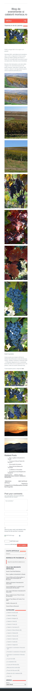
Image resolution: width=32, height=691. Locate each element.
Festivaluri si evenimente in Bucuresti (16, 647)
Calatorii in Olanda (11, 633)
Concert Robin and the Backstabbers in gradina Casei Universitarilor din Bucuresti (15, 578)
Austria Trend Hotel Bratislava (13, 571)
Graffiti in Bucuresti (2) (11, 603)
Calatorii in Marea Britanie (13, 630)
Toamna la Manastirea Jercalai (21, 484)
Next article (22, 481)
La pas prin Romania (12, 664)
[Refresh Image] (20, 535)
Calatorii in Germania (12, 627)
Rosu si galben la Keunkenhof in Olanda (15, 574)
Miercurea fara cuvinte (12, 476)
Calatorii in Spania (11, 638)
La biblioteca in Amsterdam (15, 469)
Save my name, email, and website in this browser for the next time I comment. (15, 530)
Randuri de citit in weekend (13, 673)
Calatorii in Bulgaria (11, 618)
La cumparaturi (10, 661)
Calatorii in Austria (11, 612)
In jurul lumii (10, 658)
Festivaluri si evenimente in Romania (16, 654)
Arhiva (7, 682)
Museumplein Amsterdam (15, 464)
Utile (8, 676)
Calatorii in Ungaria (11, 644)
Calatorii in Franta (11, 624)
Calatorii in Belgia (11, 615)
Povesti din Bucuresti (12, 670)
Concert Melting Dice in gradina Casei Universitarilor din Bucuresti (15, 587)
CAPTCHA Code (14, 541)
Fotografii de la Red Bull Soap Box (10, 486)
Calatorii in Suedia (11, 641)
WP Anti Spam (14, 544)
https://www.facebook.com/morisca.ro (16, 562)
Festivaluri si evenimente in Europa (15, 651)
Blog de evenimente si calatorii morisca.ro (16, 11)
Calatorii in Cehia (11, 621)
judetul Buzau (18, 474)
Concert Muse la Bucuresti (12, 606)
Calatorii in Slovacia (11, 636)
